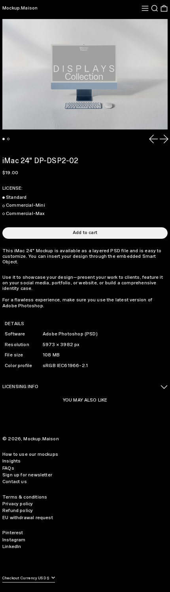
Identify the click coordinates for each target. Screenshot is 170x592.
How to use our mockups (30, 454)
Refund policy (17, 510)
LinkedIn (11, 546)
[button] (154, 8)
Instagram (14, 540)
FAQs (8, 468)
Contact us (14, 482)
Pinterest (12, 533)
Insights (11, 461)
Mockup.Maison (20, 8)
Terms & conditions (24, 497)
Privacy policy (17, 504)
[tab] (3, 139)
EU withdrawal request (27, 518)
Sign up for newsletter (27, 475)
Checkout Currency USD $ (26, 578)
